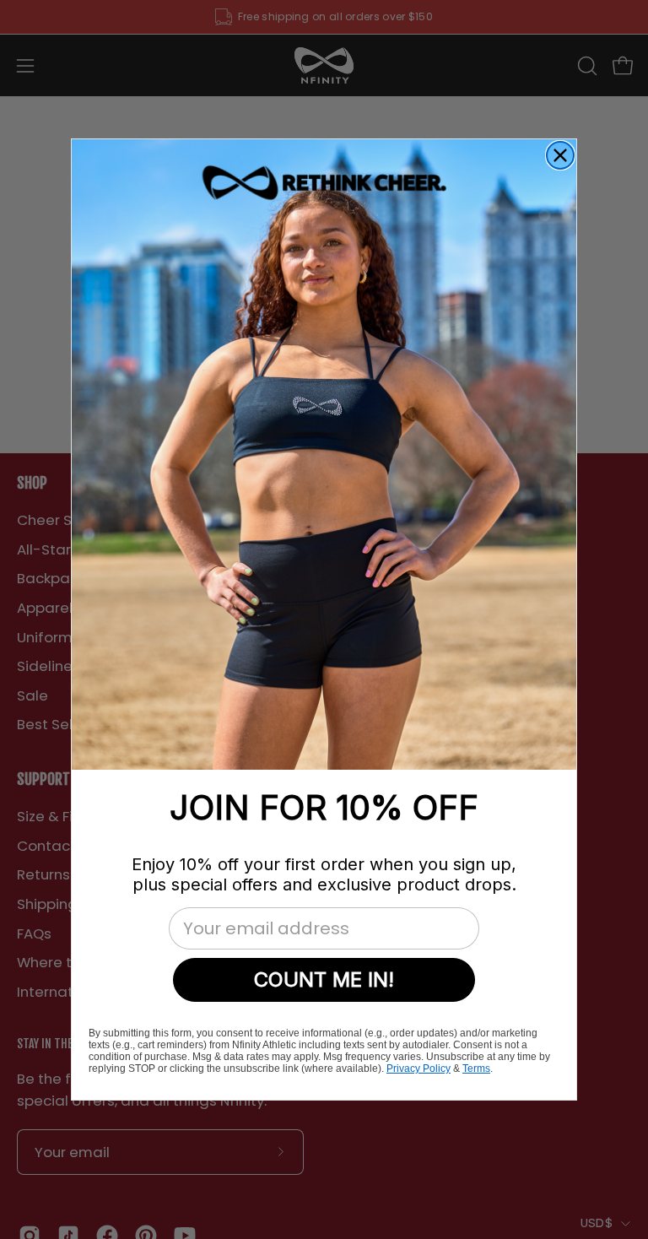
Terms (476, 1068)
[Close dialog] (560, 155)
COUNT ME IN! (324, 979)
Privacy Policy (418, 1068)
